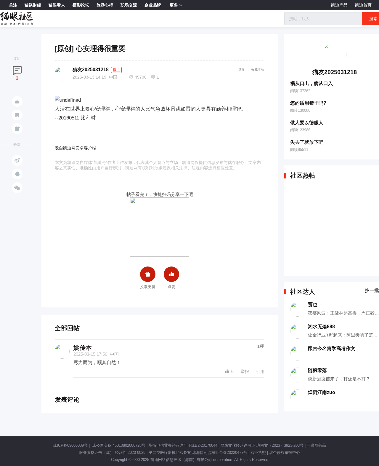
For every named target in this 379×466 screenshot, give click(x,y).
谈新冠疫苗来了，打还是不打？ (339, 378)
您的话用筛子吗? (308, 103)
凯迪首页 (363, 5)
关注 (13, 5)
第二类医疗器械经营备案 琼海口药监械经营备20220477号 (198, 452)
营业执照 (258, 452)
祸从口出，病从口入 (311, 83)
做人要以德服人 (306, 122)
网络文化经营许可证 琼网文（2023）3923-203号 (262, 445)
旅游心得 (105, 5)
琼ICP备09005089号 (70, 445)
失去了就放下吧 (306, 142)
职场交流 (129, 5)
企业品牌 (152, 5)
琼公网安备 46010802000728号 (118, 445)
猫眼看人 (57, 5)
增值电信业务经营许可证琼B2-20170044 (183, 445)
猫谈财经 (33, 5)
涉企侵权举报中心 (284, 452)
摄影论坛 (81, 5)
